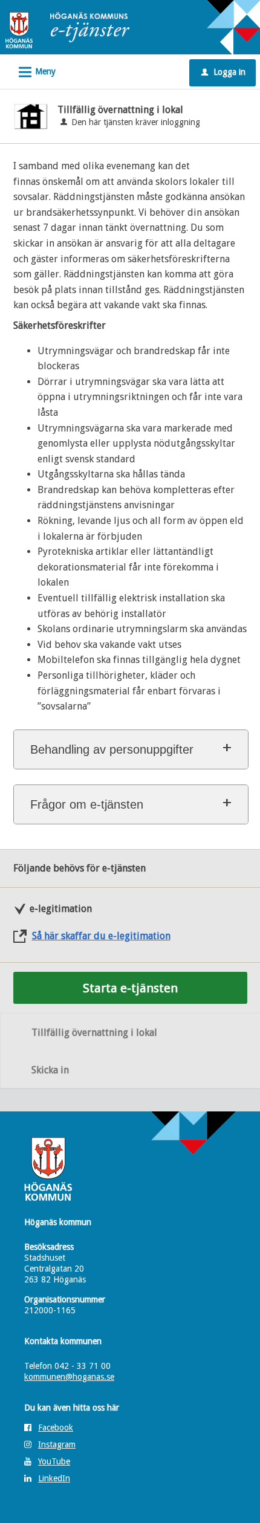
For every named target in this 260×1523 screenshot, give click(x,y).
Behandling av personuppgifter (111, 749)
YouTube (54, 1461)
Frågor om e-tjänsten (86, 804)
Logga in (223, 72)
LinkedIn (54, 1478)
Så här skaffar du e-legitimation (101, 936)
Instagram (57, 1444)
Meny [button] (35, 72)
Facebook (55, 1427)
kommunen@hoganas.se (69, 1377)
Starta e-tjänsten (130, 988)
